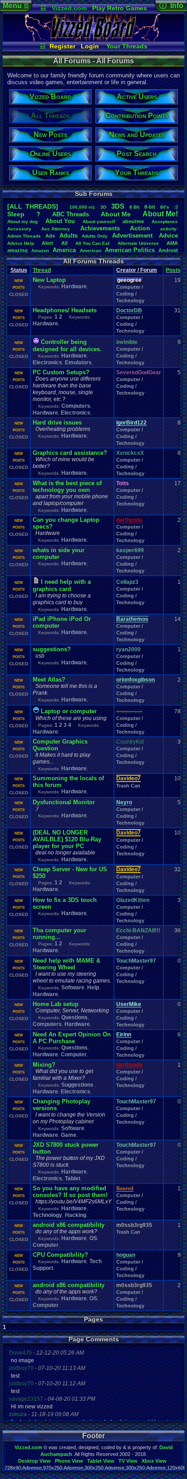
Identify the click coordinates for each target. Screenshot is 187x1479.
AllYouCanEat (92, 243)
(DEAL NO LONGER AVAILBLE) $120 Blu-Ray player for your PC (67, 839)
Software (72, 987)
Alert (47, 243)
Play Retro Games (119, 8)
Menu (16, 6)
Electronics (47, 362)
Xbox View (154, 1461)
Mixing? (44, 1064)
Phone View (69, 1461)
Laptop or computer (69, 711)
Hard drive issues (57, 422)
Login (90, 46)
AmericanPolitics (130, 250)
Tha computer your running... (59, 933)
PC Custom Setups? (61, 372)
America (64, 250)
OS (93, 1238)
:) (176, 207)
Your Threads (127, 46)
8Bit (134, 207)
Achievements (100, 228)
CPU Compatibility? (60, 1254)
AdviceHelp (20, 243)
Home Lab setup (56, 1004)
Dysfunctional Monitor (64, 802)
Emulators (78, 362)
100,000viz (82, 207)
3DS (117, 206)
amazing (17, 250)
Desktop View (34, 1461)
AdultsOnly (95, 236)
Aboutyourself (99, 221)
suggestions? (52, 649)
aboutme (133, 221)
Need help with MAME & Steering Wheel (66, 964)
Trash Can (128, 785)
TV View (128, 1461)
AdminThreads (24, 236)
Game (68, 1135)
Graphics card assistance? (70, 452)
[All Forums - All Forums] (93, 39)
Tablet (72, 1178)
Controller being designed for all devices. (67, 346)
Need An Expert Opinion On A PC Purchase (72, 1038)
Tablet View (100, 1461)
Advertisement (133, 235)
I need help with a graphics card (62, 585)
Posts (173, 270)
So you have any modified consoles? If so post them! (70, 1191)
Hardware (74, 286)
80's (164, 207)
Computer (74, 1054)
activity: (169, 228)
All (64, 243)
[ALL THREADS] (32, 206)
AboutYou (60, 221)
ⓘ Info (171, 6)
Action (140, 228)
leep (16, 214)
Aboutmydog (22, 221)
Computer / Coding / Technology (130, 293)
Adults (68, 235)
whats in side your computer (58, 553)
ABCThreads (70, 214)
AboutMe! (160, 214)
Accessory (19, 228)
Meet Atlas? (49, 679)
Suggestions (78, 1085)
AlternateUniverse (138, 243)
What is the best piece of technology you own (67, 486)
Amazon (40, 250)
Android (168, 250)
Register (62, 46)
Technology (47, 1215)
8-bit (149, 207)
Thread (42, 270)
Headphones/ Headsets (65, 310)
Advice (168, 235)
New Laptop (49, 280)
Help (93, 987)
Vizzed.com (69, 8)
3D (103, 207)
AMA (172, 243)
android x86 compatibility (68, 1224)
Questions (74, 1017)
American (90, 250)
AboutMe (116, 214)
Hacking (75, 1215)
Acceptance (165, 221)
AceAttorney (55, 228)
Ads (50, 236)
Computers (75, 406)
